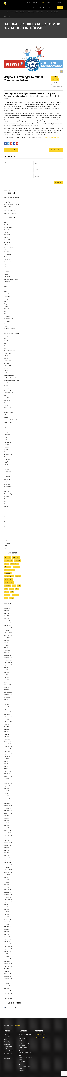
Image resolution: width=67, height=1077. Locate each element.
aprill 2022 (6, 736)
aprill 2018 (6, 855)
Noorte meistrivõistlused (10, 420)
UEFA (5, 541)
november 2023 (8, 689)
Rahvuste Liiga (8, 452)
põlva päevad (8, 582)
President (6, 444)
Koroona (6, 345)
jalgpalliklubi (8, 560)
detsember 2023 (8, 687)
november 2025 (8, 630)
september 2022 (8, 724)
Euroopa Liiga (7, 276)
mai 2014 (6, 956)
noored (18, 576)
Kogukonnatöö (8, 331)
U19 (5, 531)
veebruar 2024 (7, 682)
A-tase (6, 222)
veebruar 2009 (7, 996)
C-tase (6, 244)
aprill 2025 (6, 647)
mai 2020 (6, 793)
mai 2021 (6, 763)
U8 (4, 536)
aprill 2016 (6, 914)
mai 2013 (6, 971)
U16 (5, 523)
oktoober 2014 (8, 946)
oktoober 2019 (8, 810)
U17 (5, 526)
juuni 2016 (6, 909)
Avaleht (28, 2)
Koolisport (7, 336)
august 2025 (7, 637)
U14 (5, 518)
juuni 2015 (6, 934)
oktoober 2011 (8, 986)
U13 (5, 516)
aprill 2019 (6, 825)
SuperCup (6, 481)
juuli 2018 (6, 847)
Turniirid (41, 7)
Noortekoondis (8, 422)
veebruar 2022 (7, 741)
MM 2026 (6, 397)
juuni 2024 (6, 672)
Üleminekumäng (8, 543)
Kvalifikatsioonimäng (9, 350)
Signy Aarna (7, 462)
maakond (7, 567)
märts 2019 (7, 828)
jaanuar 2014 (7, 961)
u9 (6, 588)
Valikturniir (15, 595)
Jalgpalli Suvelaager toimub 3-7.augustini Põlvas (24, 78)
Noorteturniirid (8, 424)
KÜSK (5, 348)
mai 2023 (6, 704)
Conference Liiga (8, 247)
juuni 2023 (6, 702)
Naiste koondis (8, 410)
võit (12, 598)
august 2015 (7, 929)
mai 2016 (6, 912)
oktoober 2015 (8, 926)
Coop (5, 249)
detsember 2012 (8, 978)
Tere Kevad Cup (8, 494)
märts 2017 (7, 887)
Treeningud (39, 12)
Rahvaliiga (6, 449)
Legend (6, 358)
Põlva (5, 437)
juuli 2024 (6, 670)
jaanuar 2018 (7, 862)
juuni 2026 (6, 613)
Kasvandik (6, 321)
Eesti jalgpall (7, 259)
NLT (5, 415)
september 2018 (8, 842)
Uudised (42, 2)
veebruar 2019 (7, 830)
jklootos (55, 82)
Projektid (54, 77)
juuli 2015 (6, 931)
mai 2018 (6, 852)
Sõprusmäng (7, 471)
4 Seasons (7, 1058)
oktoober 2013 (8, 966)
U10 (5, 508)
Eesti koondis (7, 262)
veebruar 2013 (7, 973)
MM (5, 395)
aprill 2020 (6, 796)
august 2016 (7, 904)
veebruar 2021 (7, 771)
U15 (5, 521)
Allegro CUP (7, 234)
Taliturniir (6, 491)
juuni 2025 (6, 642)
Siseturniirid (7, 466)
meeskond (16, 567)
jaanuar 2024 (7, 684)
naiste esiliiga (8, 576)
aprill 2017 (6, 884)
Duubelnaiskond (8, 254)
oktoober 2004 (8, 998)
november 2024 (8, 660)
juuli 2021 (6, 758)
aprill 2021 (6, 766)
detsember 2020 (8, 776)
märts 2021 (7, 768)
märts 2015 (7, 936)
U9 (4, 538)
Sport (5, 474)
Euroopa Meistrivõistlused (11, 279)
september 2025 (8, 635)
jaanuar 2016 (7, 921)
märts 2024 (7, 679)
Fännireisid (7, 281)
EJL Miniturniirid (8, 266)
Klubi (34, 2)
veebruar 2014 (7, 958)
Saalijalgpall (7, 459)
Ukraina (7, 595)
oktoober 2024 (8, 662)
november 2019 (8, 808)
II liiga (5, 301)
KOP (5, 343)
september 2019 (8, 813)
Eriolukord (6, 271)
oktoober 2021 (8, 751)
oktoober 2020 (8, 781)
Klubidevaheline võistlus (10, 328)
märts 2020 (7, 798)
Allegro (6, 232)
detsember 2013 (8, 963)
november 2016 (8, 897)
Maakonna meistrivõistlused (11, 380)
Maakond (6, 373)
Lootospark (54, 12)
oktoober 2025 (8, 633)
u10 (11, 588)
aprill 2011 (6, 988)
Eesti (5, 257)
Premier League (8, 442)
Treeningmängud (8, 499)
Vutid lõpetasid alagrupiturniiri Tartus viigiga (11, 205)
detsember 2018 (8, 835)
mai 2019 (6, 823)
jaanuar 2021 (7, 773)
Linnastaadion (7, 360)
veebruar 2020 (7, 800)
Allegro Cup (7, 1042)
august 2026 (7, 608)
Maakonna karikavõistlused (11, 378)
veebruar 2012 (7, 981)
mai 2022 (6, 734)
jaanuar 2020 (7, 803)
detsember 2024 (8, 657)
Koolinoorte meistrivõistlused (11, 333)
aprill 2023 (6, 707)
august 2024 (7, 667)
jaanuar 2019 (7, 833)
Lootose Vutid (7, 365)
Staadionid (7, 479)
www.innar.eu (17, 1025)
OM (5, 427)
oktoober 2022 (8, 721)
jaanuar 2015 (7, 941)
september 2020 (8, 783)
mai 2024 (6, 675)
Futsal (5, 291)
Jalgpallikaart (7, 311)
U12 (5, 513)
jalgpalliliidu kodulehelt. (52, 137)
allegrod (7, 557)
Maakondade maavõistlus (10, 375)
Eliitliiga (6, 269)
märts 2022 (7, 739)
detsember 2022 (8, 717)
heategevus (16, 557)
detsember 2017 (8, 865)
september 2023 (8, 694)
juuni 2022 (6, 731)
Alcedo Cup (7, 229)
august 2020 (7, 786)
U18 (5, 528)
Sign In (60, 7)
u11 (17, 588)
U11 (5, 511)
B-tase (6, 237)
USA (5, 548)
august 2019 (7, 815)
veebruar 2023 (7, 712)
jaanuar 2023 (7, 714)
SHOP (47, 12)
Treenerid (7, 585)
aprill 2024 (6, 677)
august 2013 (7, 968)
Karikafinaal (7, 316)
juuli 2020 (6, 788)
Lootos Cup (7, 1034)
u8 (19, 585)
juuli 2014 (6, 954)
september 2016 (8, 902)
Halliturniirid (7, 294)
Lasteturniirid (7, 353)
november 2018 (8, 837)
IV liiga (6, 306)
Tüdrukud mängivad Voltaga (11, 197)
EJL (5, 264)
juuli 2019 (6, 818)
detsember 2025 (8, 628)
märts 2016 (7, 916)
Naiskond (59, 2)
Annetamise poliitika (41, 1037)
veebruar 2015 (7, 939)
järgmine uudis (55, 150)
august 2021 (7, 756)
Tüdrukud (6, 504)
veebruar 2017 (7, 889)
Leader (6, 355)
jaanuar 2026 (7, 625)
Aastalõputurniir (8, 227)
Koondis (6, 341)
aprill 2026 (6, 618)
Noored (32, 7)
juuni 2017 (6, 879)
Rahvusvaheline (8, 454)
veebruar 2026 (7, 623)
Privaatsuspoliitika (41, 1034)
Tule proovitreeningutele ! (10, 213)
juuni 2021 (6, 761)
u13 (6, 592)
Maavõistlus (7, 383)
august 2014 (7, 951)
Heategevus (7, 299)
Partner (6, 432)
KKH (5, 323)
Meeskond (49, 2)
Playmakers (7, 434)
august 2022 (7, 726)
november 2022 (8, 719)
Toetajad (7, 16)
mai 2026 (6, 615)
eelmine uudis (11, 150)
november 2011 (8, 983)
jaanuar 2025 (7, 655)
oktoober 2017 (8, 870)
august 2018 (7, 845)
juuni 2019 (6, 820)
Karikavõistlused (8, 318)
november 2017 (8, 867)
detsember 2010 (8, 993)
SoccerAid (6, 469)
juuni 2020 (6, 791)
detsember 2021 (8, 746)
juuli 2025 (6, 640)
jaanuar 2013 (7, 976)
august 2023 (7, 697)
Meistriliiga (7, 387)
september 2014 (8, 949)
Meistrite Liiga (7, 390)
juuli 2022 (6, 729)
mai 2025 (6, 645)
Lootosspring (7, 370)
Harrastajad (7, 296)
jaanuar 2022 (7, 744)
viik (6, 598)
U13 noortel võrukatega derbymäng (10, 201)
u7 (14, 585)
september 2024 (8, 665)
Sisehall (6, 464)
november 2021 (8, 749)
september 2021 (8, 754)
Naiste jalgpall (8, 407)
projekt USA (8, 579)
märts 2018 (7, 857)
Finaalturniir (7, 286)
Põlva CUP (6, 439)
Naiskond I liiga (8, 12)
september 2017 (8, 872)
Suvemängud (7, 486)
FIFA (5, 284)
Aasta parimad (8, 225)
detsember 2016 (8, 894)
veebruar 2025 (7, 652)
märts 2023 (7, 709)
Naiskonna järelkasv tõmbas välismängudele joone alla (11, 209)
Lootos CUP (31, 12)
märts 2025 (7, 650)
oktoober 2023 (8, 692)
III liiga (5, 304)
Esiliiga (6, 274)
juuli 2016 (6, 907)
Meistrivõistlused (8, 392)
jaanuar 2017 (7, 892)
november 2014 (8, 944)
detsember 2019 (8, 805)
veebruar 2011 (7, 991)
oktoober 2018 (8, 840)
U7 (4, 533)
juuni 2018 (6, 850)
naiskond (7, 573)
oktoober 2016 (8, 899)
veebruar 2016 (7, 919)
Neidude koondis (8, 412)
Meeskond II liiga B (20, 12)
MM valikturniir (8, 400)
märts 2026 (7, 620)
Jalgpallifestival (8, 308)
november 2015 (8, 924)
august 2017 (7, 875)
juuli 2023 (6, 699)
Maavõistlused (8, 1053)
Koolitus (6, 338)
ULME (5, 545)
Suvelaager (55, 79)
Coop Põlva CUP (8, 252)
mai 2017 (6, 882)
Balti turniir (7, 239)
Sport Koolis (7, 476)
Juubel (5, 313)
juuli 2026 (6, 610)
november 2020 (8, 778)
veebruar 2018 (7, 860)
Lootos (48, 7)
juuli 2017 (6, 877)
